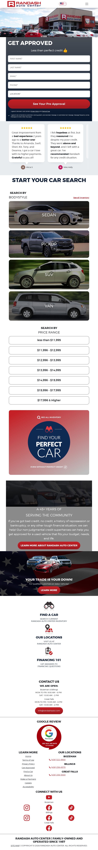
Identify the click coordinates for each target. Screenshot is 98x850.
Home (28, 756)
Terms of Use (46, 111)
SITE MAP (15, 846)
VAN (49, 305)
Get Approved (28, 768)
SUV (49, 274)
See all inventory (81, 197)
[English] (63, 4)
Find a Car (28, 771)
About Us (28, 775)
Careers (28, 783)
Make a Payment (28, 779)
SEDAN (49, 214)
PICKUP (49, 244)
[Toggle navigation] (87, 4)
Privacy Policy (35, 111)
